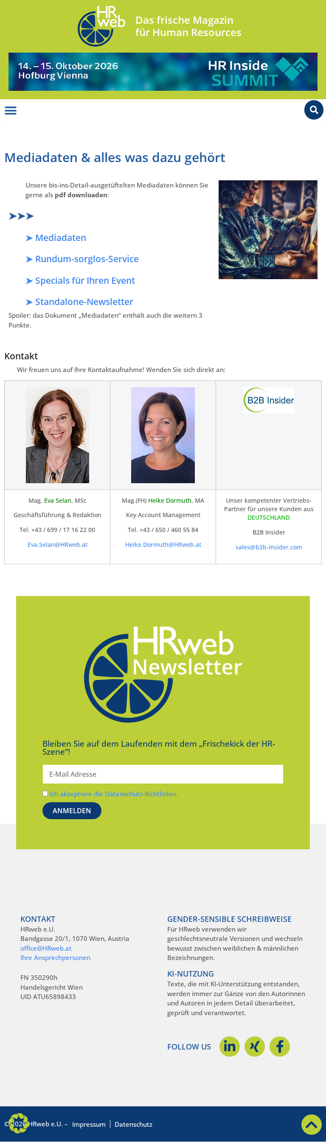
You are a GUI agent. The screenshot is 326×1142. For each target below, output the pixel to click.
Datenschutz (133, 1124)
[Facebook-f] (280, 1046)
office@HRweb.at (46, 948)
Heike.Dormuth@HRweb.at (163, 545)
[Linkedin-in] (229, 1046)
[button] (18, 1123)
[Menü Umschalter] (10, 110)
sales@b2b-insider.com (269, 547)
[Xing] (254, 1046)
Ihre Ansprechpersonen (55, 957)
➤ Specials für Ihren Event (80, 280)
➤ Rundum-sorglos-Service (82, 259)
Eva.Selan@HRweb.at (57, 545)
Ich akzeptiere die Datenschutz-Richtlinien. (114, 793)
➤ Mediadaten (55, 238)
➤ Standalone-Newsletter (79, 302)
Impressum (89, 1124)
